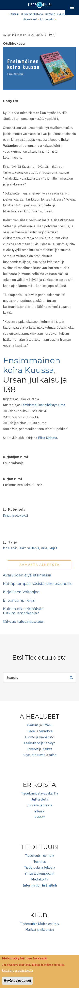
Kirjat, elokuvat (34, 755)
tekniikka (45, 731)
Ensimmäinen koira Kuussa (31, 365)
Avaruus (32, 725)
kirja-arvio (10, 548)
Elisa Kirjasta (47, 438)
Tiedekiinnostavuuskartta (39, 793)
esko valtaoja (29, 548)
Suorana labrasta (39, 805)
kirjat (53, 548)
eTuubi (39, 811)
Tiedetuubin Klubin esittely (39, 924)
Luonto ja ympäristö (39, 737)
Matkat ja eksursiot (39, 930)
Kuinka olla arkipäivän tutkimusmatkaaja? (23, 611)
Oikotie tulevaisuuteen (24, 621)
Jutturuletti (47, 19)
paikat (47, 749)
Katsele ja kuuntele (57, 14)
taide (52, 755)
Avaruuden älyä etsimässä (27, 575)
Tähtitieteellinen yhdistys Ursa (43, 405)
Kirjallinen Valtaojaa (21, 592)
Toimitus (39, 862)
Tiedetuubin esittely (39, 856)
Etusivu (14, 14)
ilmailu (47, 725)
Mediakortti (39, 879)
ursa (44, 548)
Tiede (31, 731)
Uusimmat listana (32, 14)
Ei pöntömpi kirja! (19, 600)
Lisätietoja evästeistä (17, 970)
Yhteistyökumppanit (39, 873)
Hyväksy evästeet (17, 980)
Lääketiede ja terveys (39, 743)
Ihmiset (32, 749)
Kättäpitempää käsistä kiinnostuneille (38, 583)
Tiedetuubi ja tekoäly (39, 867)
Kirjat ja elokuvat (15, 515)
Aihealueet (30, 19)
